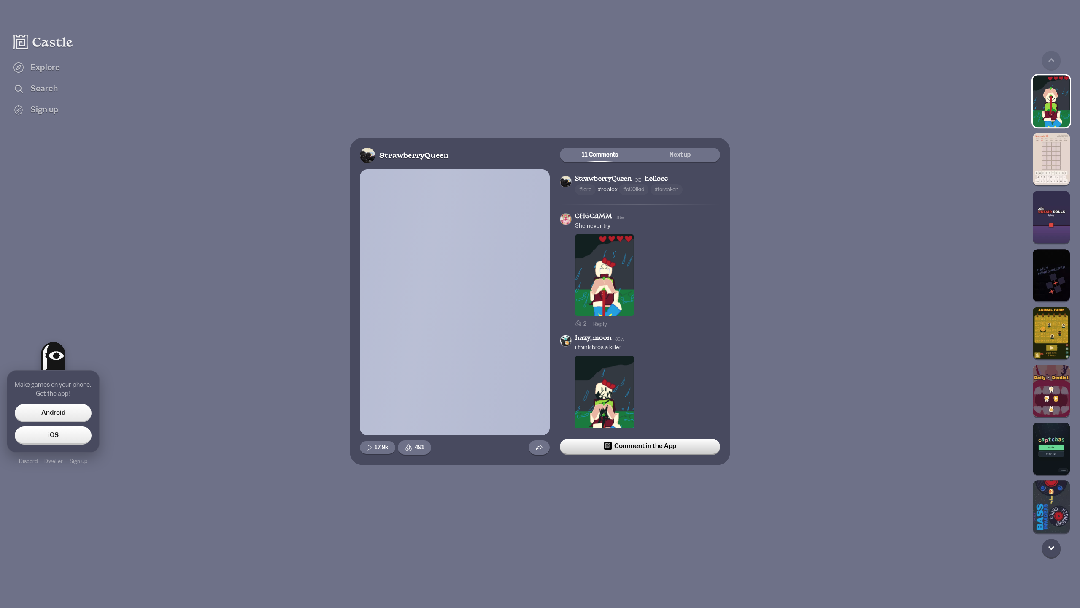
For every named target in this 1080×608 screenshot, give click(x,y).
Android (53, 412)
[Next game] (1051, 548)
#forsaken (666, 189)
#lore (585, 189)
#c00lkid (633, 189)
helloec (656, 179)
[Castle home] (43, 42)
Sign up (78, 461)
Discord (28, 461)
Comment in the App (645, 445)
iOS (53, 435)
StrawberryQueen (414, 156)
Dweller (53, 461)
